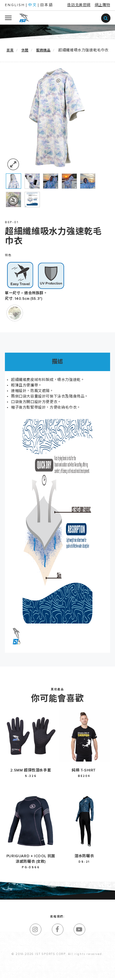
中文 (32, 5)
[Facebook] (57, 929)
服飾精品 (43, 50)
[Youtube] (79, 929)
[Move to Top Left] (52, 970)
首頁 (9, 50)
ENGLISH (15, 5)
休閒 (25, 50)
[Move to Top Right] (55, 970)
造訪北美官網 (78, 5)
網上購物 (102, 5)
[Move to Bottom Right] (55, 973)
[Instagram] (35, 929)
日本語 (46, 5)
